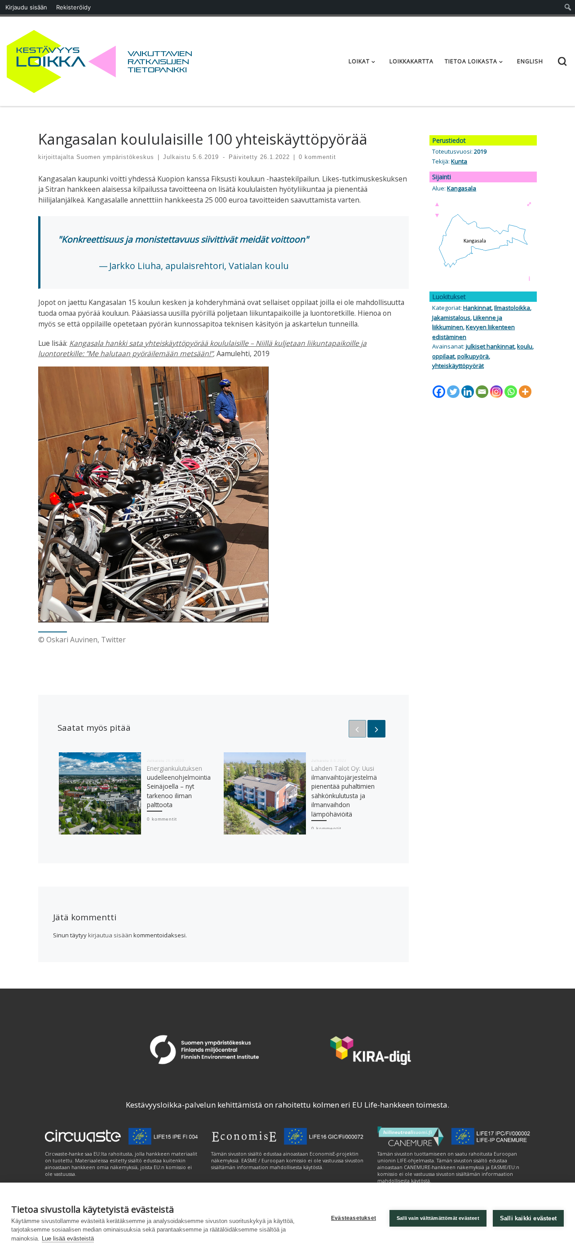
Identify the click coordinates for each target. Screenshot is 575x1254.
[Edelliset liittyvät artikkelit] (357, 728)
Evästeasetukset (353, 1218)
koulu (524, 346)
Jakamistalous (451, 318)
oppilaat (443, 356)
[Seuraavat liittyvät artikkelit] (376, 728)
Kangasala (461, 188)
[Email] (482, 391)
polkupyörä (473, 356)
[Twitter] (453, 391)
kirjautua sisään (110, 935)
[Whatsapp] (510, 391)
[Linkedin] (467, 391)
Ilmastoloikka (512, 308)
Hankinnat (477, 308)
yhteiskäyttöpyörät (458, 366)
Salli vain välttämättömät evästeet (438, 1218)
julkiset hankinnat (490, 346)
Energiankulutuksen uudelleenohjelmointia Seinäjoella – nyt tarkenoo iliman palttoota (179, 786)
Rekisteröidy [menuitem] (73, 7)
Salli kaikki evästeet (528, 1218)
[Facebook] (439, 391)
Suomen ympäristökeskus (115, 157)
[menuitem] (568, 7)
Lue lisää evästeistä (68, 1238)
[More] (525, 391)
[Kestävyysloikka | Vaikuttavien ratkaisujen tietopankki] (61, 59)
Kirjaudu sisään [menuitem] (26, 7)
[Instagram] (496, 391)
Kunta (459, 161)
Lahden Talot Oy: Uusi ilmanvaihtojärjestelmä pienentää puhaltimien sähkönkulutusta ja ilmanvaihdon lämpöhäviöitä (344, 791)
